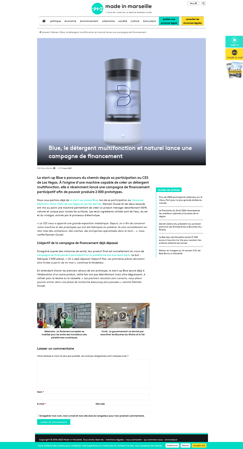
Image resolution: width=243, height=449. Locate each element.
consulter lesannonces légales (192, 20)
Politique (55, 21)
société (122, 21)
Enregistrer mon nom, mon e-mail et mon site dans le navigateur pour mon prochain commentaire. (92, 415)
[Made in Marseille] (121, 8)
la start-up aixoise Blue (84, 200)
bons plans (149, 21)
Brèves (54, 32)
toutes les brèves (169, 190)
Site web (100, 403)
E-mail (41, 403)
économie (70, 21)
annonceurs (171, 439)
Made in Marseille (72, 439)
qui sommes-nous (153, 439)
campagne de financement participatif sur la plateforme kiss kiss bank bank (83, 255)
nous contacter (134, 439)
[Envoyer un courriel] (54, 168)
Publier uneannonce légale (169, 20)
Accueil (45, 32)
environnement (89, 21)
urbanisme (108, 21)
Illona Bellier (47, 168)
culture (135, 21)
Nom (40, 391)
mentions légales (115, 439)
